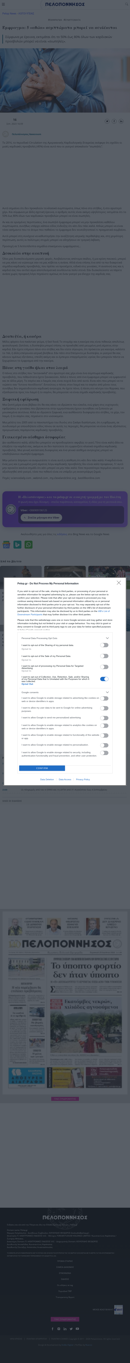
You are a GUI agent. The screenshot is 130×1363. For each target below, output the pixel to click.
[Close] (120, 584)
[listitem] (65, 638)
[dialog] (65, 681)
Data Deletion (47, 779)
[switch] (104, 645)
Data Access (65, 779)
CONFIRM (42, 768)
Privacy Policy (83, 779)
